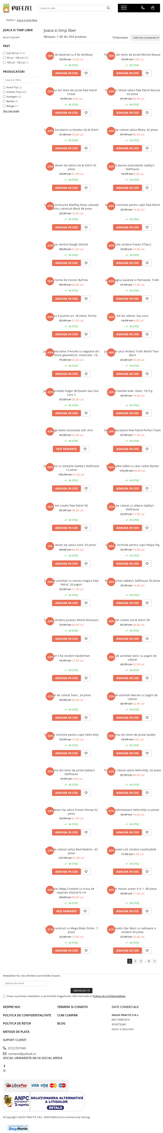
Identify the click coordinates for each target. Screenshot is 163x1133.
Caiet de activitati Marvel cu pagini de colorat (132, 697)
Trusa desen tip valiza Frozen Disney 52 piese (71, 811)
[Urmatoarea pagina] (154, 961)
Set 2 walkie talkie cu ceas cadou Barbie (132, 466)
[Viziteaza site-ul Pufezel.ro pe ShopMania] (18, 1128)
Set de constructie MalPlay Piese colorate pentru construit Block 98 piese (71, 206)
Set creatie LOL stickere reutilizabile (132, 849)
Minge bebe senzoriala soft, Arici (71, 430)
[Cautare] (108, 8)
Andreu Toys (14, 92)
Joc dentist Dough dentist (71, 244)
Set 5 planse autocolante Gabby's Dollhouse (132, 167)
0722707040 (16, 1048)
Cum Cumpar (67, 1015)
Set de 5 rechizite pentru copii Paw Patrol (132, 205)
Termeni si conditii (72, 1007)
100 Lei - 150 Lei (16, 62)
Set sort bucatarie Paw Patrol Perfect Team (132, 430)
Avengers (12, 96)
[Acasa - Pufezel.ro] (17, 8)
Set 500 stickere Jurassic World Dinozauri (71, 620)
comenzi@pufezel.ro (21, 1054)
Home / (11, 20)
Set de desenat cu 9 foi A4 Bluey (71, 54)
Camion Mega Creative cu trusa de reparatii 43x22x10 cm (71, 890)
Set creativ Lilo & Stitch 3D (132, 620)
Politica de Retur (17, 1023)
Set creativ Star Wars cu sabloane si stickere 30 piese (132, 930)
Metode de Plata (16, 1032)
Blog (61, 1023)
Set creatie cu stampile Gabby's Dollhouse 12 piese (71, 468)
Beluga (11, 106)
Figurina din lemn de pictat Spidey (132, 735)
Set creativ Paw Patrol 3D (71, 505)
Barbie (10, 101)
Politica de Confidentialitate (109, 996)
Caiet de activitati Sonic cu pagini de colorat (132, 657)
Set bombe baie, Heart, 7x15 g (132, 391)
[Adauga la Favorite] (86, 73)
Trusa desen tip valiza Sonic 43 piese (71, 545)
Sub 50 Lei (12, 53)
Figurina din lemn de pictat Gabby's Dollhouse (71, 772)
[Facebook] (4, 1066)
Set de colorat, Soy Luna (132, 316)
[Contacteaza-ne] (142, 8)
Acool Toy (12, 87)
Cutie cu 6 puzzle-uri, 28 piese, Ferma (71, 316)
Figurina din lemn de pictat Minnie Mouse (132, 54)
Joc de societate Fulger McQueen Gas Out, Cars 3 (71, 392)
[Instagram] (4, 1070)
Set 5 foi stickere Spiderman (71, 656)
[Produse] (124, 9)
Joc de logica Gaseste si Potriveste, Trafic (132, 280)
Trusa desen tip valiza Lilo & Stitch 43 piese (71, 167)
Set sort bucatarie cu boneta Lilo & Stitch (71, 130)
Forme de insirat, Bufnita (71, 280)
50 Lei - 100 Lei (15, 57)
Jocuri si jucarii (11, 37)
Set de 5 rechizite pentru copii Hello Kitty (71, 735)
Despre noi (11, 1007)
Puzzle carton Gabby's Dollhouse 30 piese (132, 580)
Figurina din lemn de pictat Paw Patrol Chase (71, 92)
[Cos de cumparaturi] (152, 8)
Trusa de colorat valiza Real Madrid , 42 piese (71, 851)
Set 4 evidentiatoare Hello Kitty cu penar (132, 810)
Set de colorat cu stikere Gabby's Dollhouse (132, 507)
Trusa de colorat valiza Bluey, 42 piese (132, 130)
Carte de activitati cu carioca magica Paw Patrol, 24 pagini (71, 582)
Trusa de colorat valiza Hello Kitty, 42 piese (132, 770)
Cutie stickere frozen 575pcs (132, 244)
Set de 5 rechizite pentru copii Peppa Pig (132, 545)
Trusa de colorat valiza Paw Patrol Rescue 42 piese (132, 92)
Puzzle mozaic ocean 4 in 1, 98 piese (132, 889)
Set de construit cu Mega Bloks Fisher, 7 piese (71, 930)
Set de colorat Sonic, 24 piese (71, 695)
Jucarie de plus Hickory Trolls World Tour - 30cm (132, 353)
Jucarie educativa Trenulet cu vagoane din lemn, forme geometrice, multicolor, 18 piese (71, 353)
